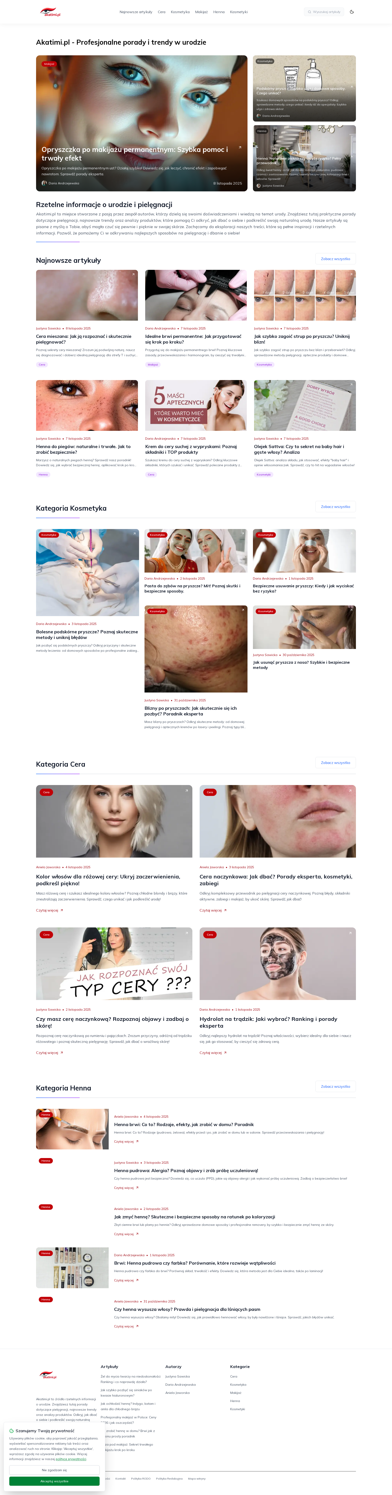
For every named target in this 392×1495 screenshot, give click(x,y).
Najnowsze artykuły (136, 12)
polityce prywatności (71, 1459)
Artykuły (109, 1366)
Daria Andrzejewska (160, 328)
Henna (219, 12)
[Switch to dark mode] (352, 12)
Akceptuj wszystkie (54, 1481)
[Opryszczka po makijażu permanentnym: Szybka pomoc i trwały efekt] (141, 123)
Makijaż (201, 12)
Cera (161, 12)
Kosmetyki (239, 12)
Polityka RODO (141, 1478)
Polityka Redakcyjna (169, 1478)
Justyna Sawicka (48, 328)
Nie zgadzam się (54, 1470)
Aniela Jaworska (48, 867)
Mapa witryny (197, 1478)
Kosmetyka (180, 12)
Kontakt (120, 1478)
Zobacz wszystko (335, 258)
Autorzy (173, 1366)
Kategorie (240, 1366)
